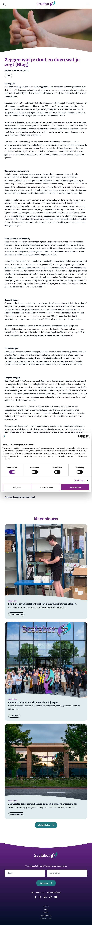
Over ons (46, 906)
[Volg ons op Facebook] (35, 897)
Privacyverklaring (46, 915)
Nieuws (46, 909)
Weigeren (17, 487)
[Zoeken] (4, 4)
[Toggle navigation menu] (87, 4)
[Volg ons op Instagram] (40, 897)
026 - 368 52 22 (37, 892)
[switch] (35, 472)
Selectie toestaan (46, 487)
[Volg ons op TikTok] (50, 897)
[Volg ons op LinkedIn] (45, 897)
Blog (8, 76)
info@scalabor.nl (54, 892)
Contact (46, 912)
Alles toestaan (75, 487)
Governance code (46, 919)
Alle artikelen (44, 825)
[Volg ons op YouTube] (55, 897)
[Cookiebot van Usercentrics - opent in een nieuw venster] (79, 436)
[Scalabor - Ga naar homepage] (46, 5)
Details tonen (80, 480)
